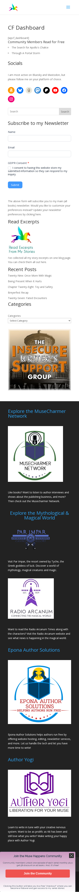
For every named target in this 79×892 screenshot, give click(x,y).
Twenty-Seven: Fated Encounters (27, 298)
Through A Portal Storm (26, 53)
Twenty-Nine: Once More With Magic (30, 275)
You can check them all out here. (27, 262)
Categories (14, 316)
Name (11, 132)
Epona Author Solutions (22, 734)
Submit (15, 185)
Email (11, 147)
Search (65, 111)
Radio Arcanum (46, 633)
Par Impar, (19, 561)
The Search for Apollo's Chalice (30, 47)
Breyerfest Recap (18, 292)
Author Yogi (28, 840)
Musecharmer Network (45, 501)
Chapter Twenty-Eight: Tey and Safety (30, 287)
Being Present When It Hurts (25, 281)
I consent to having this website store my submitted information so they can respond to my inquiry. (37, 171)
